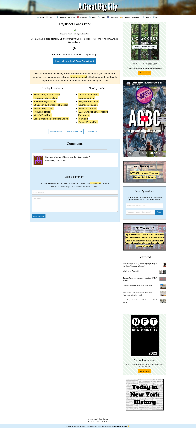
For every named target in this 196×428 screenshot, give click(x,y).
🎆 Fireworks (112, 17)
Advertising (96, 422)
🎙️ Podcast (61, 17)
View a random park (74, 131)
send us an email (78, 76)
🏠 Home (40, 17)
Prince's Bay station (43, 108)
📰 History (50, 17)
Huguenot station (42, 111)
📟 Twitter (71, 17)
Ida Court (83, 118)
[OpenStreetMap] (83, 34)
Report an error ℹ (93, 131)
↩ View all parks (56, 131)
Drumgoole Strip (86, 97)
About (90, 422)
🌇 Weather (82, 17)
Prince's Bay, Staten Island (47, 94)
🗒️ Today (92, 17)
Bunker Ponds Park (88, 121)
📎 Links (101, 17)
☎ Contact (136, 17)
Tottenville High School (45, 101)
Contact (104, 422)
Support (110, 422)
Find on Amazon (145, 73)
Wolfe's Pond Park (43, 115)
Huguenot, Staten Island (45, 97)
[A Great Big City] (98, 7)
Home (85, 422)
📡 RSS (156, 17)
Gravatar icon (96, 183)
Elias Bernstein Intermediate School (51, 118)
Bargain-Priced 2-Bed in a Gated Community (137, 285)
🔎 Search (146, 17)
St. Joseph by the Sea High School (51, 104)
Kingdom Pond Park (88, 101)
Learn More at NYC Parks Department (74, 61)
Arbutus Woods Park (89, 94)
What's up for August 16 (131, 271)
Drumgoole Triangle (88, 104)
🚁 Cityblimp (124, 17)
